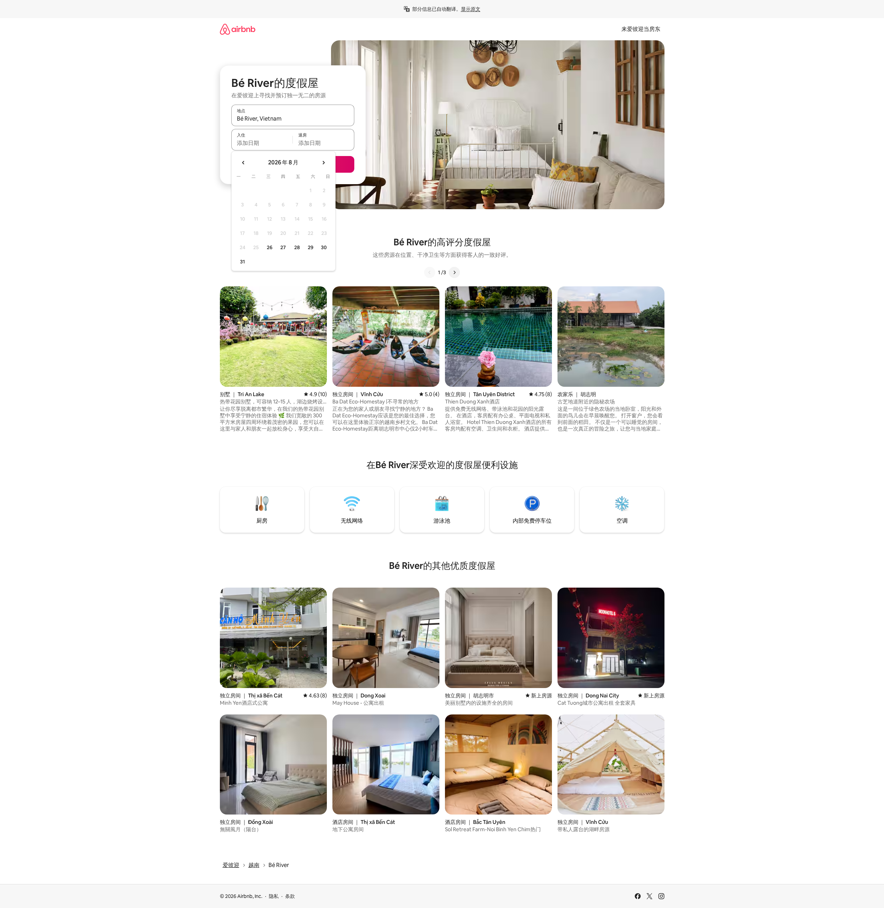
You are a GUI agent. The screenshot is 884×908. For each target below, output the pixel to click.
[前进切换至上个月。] (243, 163)
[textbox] (262, 143)
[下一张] (454, 272)
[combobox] (293, 118)
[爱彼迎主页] (237, 29)
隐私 (274, 896)
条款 (290, 896)
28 (297, 247)
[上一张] (429, 272)
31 (242, 262)
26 (269, 247)
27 (283, 247)
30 (324, 247)
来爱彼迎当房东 (640, 29)
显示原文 (470, 9)
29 (310, 247)
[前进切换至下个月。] (323, 163)
